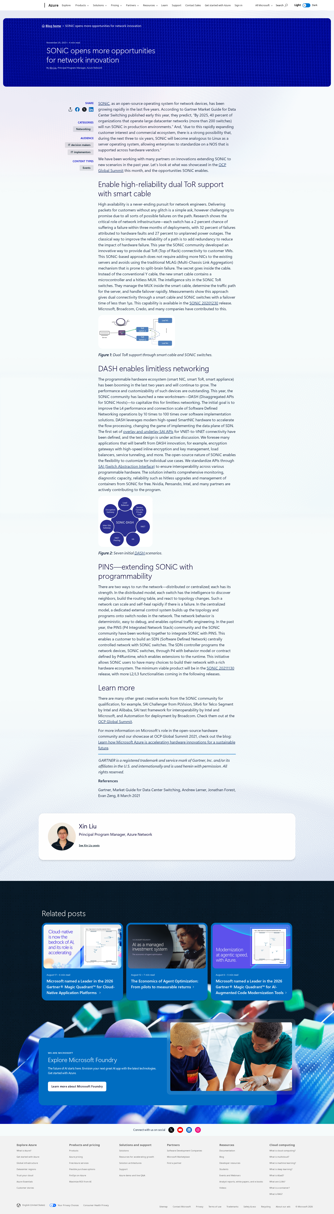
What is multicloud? (279, 1156)
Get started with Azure (218, 5)
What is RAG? (276, 1193)
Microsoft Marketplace (178, 1156)
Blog (221, 1156)
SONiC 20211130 (220, 668)
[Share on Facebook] (77, 109)
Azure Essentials (25, 1181)
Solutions (98, 5)
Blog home (53, 26)
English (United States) (33, 1205)
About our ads (283, 1206)
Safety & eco (250, 1206)
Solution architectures (130, 1162)
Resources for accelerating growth (136, 1156)
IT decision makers (79, 144)
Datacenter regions (26, 1169)
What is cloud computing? (282, 1150)
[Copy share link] (70, 109)
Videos (222, 1187)
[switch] (306, 5)
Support (176, 5)
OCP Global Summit (115, 721)
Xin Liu (52, 67)
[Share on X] (84, 109)
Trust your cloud (25, 1175)
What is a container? (279, 1187)
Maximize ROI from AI (80, 1181)
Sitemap (163, 1206)
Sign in (238, 5)
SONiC (104, 103)
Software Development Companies (184, 1150)
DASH (139, 553)
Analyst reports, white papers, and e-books (241, 1181)
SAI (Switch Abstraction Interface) (126, 466)
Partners (131, 5)
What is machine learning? (282, 1162)
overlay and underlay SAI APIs (148, 431)
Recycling (266, 1206)
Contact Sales (193, 5)
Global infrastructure (27, 1162)
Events (86, 167)
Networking (83, 129)
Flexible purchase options (82, 1169)
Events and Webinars (229, 1175)
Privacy (199, 1206)
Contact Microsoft (182, 1206)
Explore (66, 5)
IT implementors (80, 152)
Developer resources (229, 1162)
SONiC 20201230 (203, 303)
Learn (164, 5)
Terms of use (215, 1206)
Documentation (227, 1150)
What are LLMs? (277, 1181)
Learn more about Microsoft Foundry (77, 1086)
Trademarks (232, 1206)
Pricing (115, 5)
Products (80, 5)
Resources (149, 5)
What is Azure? (24, 1150)
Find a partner (174, 1162)
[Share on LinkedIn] (91, 109)
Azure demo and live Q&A (132, 1175)
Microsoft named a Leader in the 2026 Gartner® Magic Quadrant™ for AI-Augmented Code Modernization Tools (250, 987)
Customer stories (25, 1187)
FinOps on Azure (77, 1175)
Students (223, 1169)
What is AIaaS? (276, 1175)
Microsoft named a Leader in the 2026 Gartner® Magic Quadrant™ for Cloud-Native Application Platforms (81, 987)
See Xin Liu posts (89, 845)
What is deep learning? (280, 1169)
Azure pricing (76, 1156)
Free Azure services (79, 1162)
